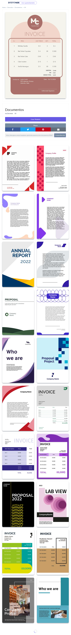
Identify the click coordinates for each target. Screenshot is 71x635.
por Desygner (9, 113)
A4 (25, 7)
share (35, 125)
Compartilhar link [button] (60, 135)
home (4, 7)
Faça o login (12, 3)
